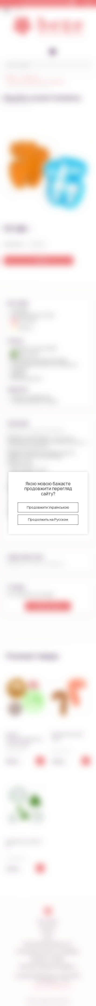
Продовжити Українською (48, 507)
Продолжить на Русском (48, 519)
